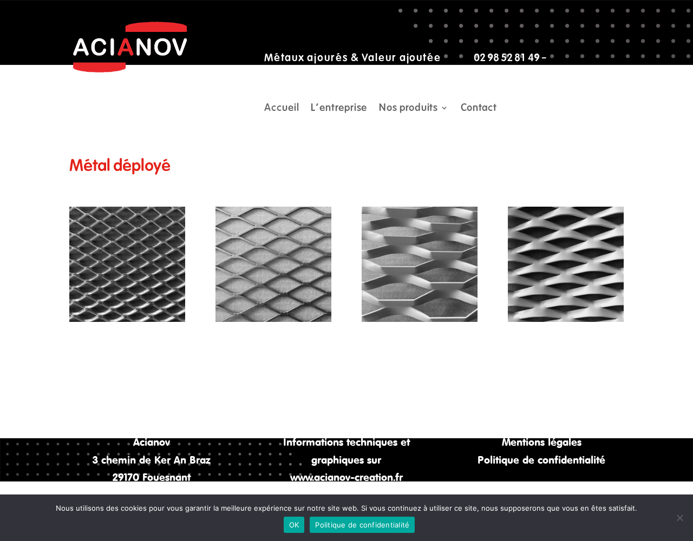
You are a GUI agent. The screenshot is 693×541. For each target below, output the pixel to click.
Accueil (281, 109)
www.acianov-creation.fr (346, 477)
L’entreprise (339, 109)
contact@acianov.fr (307, 75)
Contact (478, 109)
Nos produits (408, 109)
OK (294, 524)
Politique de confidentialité (541, 459)
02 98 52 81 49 (507, 57)
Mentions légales (541, 442)
